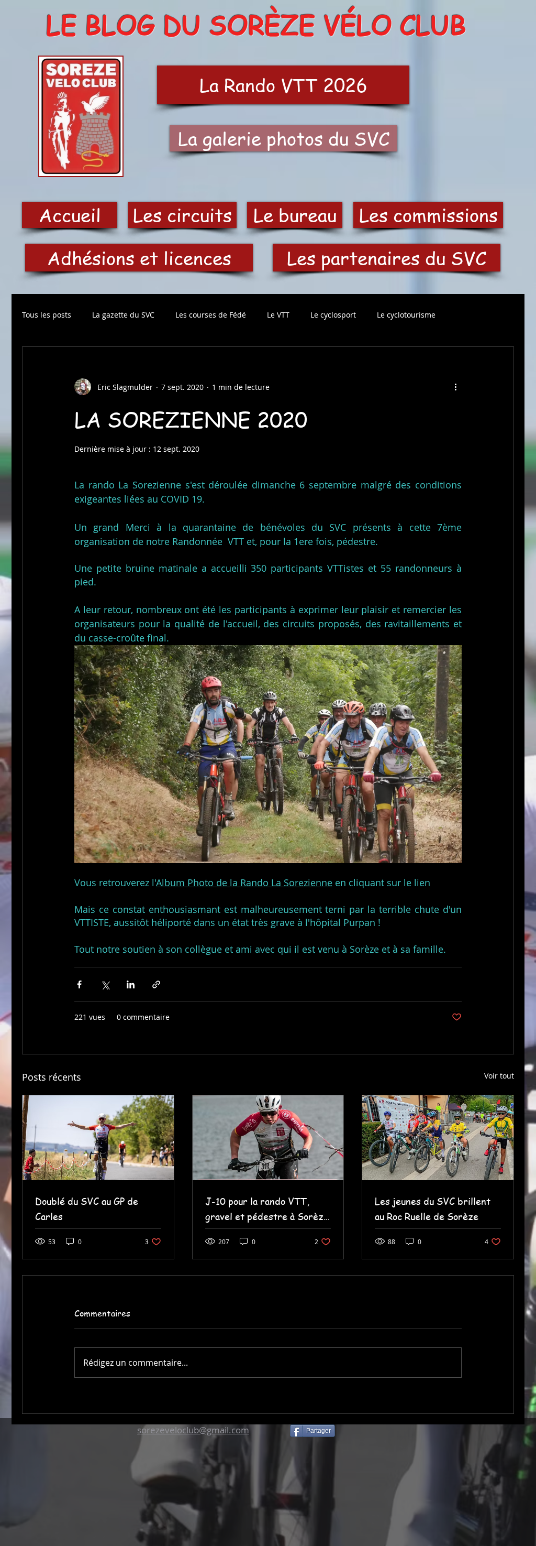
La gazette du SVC (123, 315)
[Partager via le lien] (156, 984)
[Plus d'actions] (455, 386)
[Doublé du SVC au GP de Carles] (98, 1137)
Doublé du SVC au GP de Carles (86, 1208)
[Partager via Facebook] (79, 984)
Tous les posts (46, 315)
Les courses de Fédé (210, 315)
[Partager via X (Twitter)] (105, 984)
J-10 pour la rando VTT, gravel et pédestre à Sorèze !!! (267, 1209)
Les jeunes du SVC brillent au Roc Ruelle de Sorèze (432, 1208)
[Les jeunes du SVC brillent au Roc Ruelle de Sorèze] (437, 1137)
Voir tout (499, 1076)
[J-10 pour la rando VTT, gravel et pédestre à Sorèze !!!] (268, 1137)
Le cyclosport (333, 315)
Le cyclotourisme (406, 315)
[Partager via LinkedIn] (131, 984)
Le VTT (278, 315)
